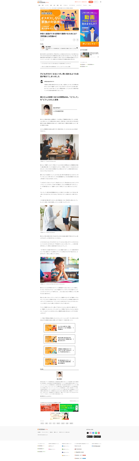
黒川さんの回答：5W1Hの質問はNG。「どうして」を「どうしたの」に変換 (56, 66)
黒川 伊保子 (48, 46)
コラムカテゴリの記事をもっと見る (54, 402)
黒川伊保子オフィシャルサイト (45, 396)
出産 (54, 5)
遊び (61, 5)
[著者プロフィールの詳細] (77, 48)
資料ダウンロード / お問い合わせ (81, 1)
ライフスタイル (72, 5)
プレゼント (85, 5)
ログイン (96, 1)
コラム (50, 8)
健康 (57, 5)
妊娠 (51, 5)
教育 (42, 5)
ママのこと (66, 5)
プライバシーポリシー (45, 432)
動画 (39, 5)
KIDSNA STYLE (42, 8)
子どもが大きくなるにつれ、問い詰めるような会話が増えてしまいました (56, 63)
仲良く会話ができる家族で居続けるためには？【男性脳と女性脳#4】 (62, 8)
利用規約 (39, 432)
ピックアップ (79, 5)
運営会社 (51, 432)
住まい (90, 5)
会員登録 (90, 1)
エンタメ (46, 5)
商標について (56, 432)
